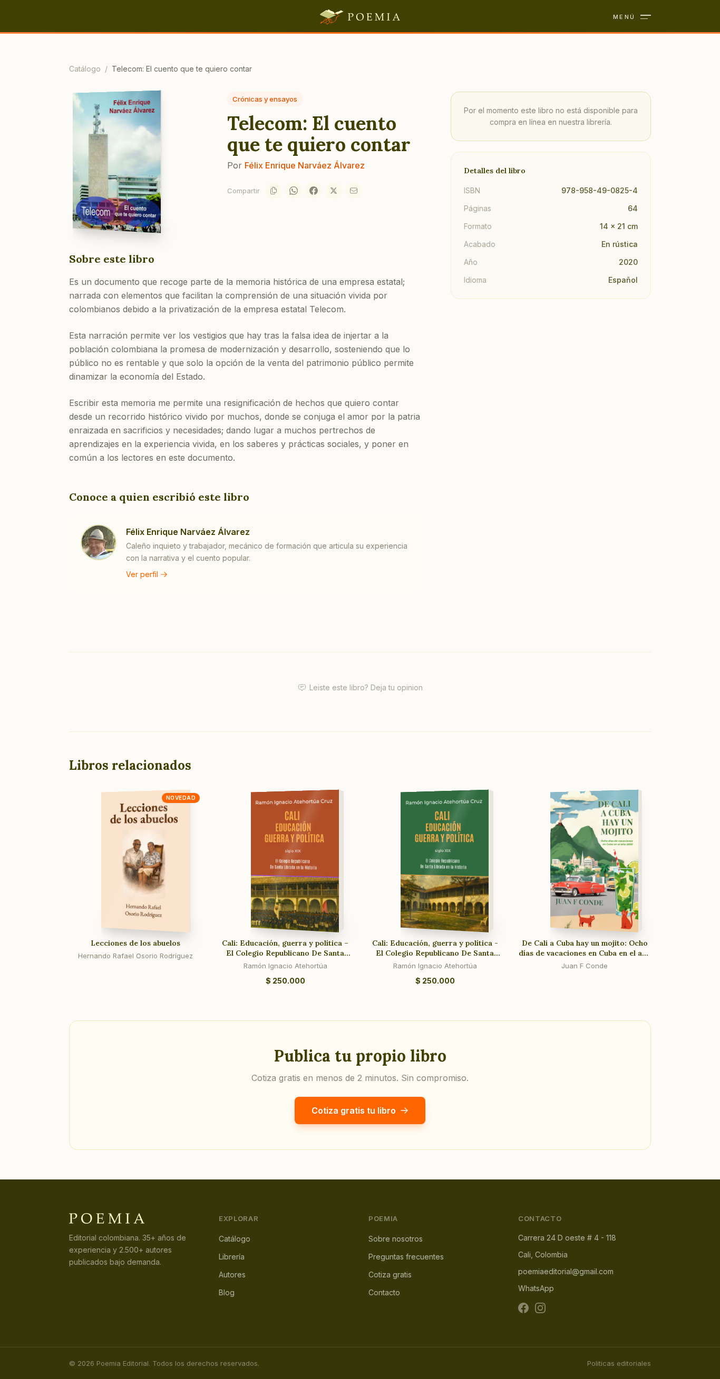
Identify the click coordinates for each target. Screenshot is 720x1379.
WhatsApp (536, 1288)
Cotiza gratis (390, 1274)
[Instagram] (540, 1308)
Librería (232, 1256)
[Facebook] (313, 190)
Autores (232, 1274)
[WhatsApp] (293, 190)
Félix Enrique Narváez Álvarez (305, 165)
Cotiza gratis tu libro (354, 1110)
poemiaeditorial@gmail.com (566, 1271)
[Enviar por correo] (353, 190)
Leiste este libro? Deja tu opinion (366, 687)
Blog (227, 1292)
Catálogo (85, 68)
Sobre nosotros (395, 1238)
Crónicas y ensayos (264, 99)
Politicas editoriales (619, 1363)
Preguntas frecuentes (406, 1256)
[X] (333, 190)
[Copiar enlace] (273, 190)
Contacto (384, 1292)
